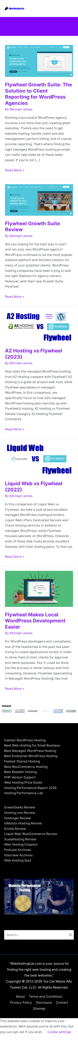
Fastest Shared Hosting (22, 761)
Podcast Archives (17, 850)
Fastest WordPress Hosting (25, 740)
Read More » (14, 170)
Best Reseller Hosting (20, 772)
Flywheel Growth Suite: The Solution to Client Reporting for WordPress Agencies (38, 94)
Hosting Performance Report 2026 (30, 788)
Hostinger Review (17, 818)
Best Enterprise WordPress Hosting (30, 756)
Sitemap (39, 1008)
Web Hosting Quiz (17, 860)
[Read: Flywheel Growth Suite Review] (39, 200)
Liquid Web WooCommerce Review (30, 834)
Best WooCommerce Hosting (25, 767)
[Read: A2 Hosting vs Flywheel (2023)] (39, 326)
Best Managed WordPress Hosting (30, 751)
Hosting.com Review (19, 813)
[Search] (71, 934)
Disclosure (44, 1002)
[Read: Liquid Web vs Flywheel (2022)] (39, 459)
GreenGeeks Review (19, 807)
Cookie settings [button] (59, 1032)
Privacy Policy (21, 1002)
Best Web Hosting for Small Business (32, 745)
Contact (62, 1002)
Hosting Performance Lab (23, 793)
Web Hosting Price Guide (23, 782)
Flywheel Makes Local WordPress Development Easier (35, 621)
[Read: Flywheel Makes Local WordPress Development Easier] (39, 588)
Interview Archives (18, 855)
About (20, 996)
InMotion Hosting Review (23, 823)
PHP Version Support (20, 777)
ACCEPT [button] (9, 1038)
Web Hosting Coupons (21, 844)
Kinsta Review (15, 829)
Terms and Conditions (45, 996)
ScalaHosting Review (20, 839)
